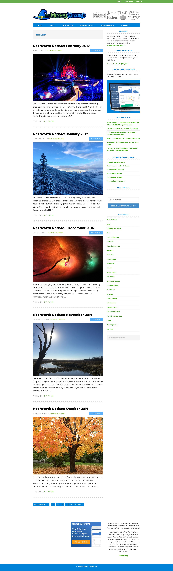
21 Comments (96, 139)
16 (67, 504)
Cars (108, 224)
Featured (110, 242)
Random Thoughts (113, 281)
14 (58, 504)
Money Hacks (111, 272)
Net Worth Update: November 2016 (62, 315)
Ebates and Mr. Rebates (115, 170)
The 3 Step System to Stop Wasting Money (122, 128)
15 (62, 504)
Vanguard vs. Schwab (114, 177)
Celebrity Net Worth (114, 228)
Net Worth (49, 121)
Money (109, 268)
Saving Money (112, 299)
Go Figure (110, 250)
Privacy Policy (123, 556)
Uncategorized (112, 325)
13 (53, 504)
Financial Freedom (113, 246)
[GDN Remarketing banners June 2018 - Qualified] (86, 546)
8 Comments (97, 51)
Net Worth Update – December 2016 (63, 228)
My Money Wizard (59, 15)
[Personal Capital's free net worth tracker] (123, 112)
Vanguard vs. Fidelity (114, 173)
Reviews (110, 294)
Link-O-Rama (111, 259)
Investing (110, 255)
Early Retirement (113, 237)
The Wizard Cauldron (114, 316)
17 (71, 504)
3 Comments (97, 320)
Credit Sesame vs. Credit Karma (118, 166)
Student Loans (112, 307)
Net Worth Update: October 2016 (60, 409)
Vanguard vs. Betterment (116, 181)
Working (110, 329)
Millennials (110, 263)
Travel (109, 320)
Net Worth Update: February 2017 (61, 46)
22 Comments (96, 233)
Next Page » (78, 504)
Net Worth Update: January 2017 (60, 134)
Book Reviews (112, 220)
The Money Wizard (113, 312)
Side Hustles (111, 303)
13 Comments (96, 413)
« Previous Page (39, 504)
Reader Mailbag (112, 285)
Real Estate (111, 290)
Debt (108, 233)
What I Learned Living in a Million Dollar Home (123, 138)
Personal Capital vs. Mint (116, 162)
